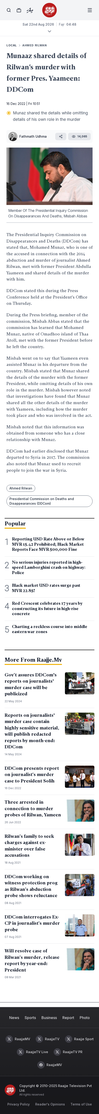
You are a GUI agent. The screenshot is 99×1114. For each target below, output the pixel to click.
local (11, 45)
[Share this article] (60, 136)
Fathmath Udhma (33, 136)
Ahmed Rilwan (34, 45)
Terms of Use (81, 1104)
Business (49, 1017)
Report (68, 1017)
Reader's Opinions (50, 1104)
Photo (85, 1017)
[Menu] (89, 10)
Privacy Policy (18, 1104)
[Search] (9, 10)
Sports (30, 1017)
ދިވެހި (30, 10)
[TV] (19, 10)
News (14, 1017)
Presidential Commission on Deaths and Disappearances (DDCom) (41, 501)
